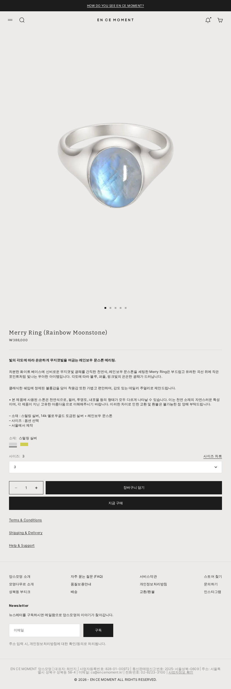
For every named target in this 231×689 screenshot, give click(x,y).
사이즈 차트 (212, 456)
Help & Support (22, 545)
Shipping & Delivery (26, 533)
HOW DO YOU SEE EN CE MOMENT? (115, 6)
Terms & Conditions (25, 520)
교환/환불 (147, 592)
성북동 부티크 (19, 592)
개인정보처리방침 (153, 584)
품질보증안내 (81, 584)
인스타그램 (212, 592)
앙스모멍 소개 (19, 576)
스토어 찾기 (213, 576)
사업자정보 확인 (180, 672)
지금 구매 (115, 503)
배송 (74, 592)
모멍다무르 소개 (21, 584)
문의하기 (210, 584)
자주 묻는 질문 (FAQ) (87, 576)
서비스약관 (148, 576)
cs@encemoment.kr (107, 672)
